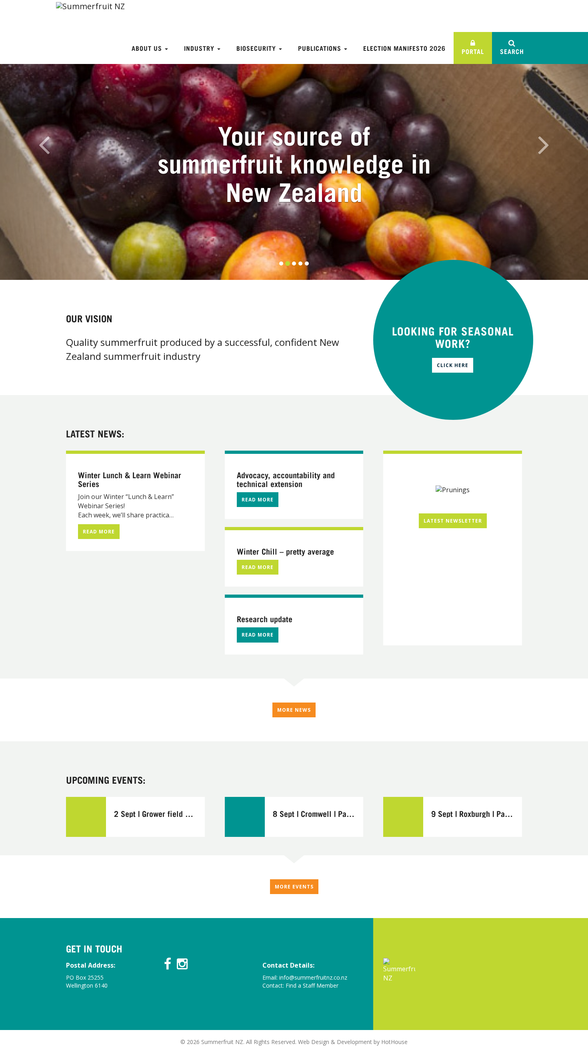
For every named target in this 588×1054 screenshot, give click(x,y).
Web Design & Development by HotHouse (353, 1042)
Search (512, 51)
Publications (320, 48)
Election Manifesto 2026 (404, 48)
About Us (148, 48)
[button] (44, 140)
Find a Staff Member (312, 985)
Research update (264, 619)
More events (294, 886)
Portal (473, 51)
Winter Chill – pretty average (285, 551)
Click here (452, 365)
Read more (99, 531)
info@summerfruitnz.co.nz (313, 977)
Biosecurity (257, 48)
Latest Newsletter (453, 520)
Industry (200, 48)
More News (294, 710)
